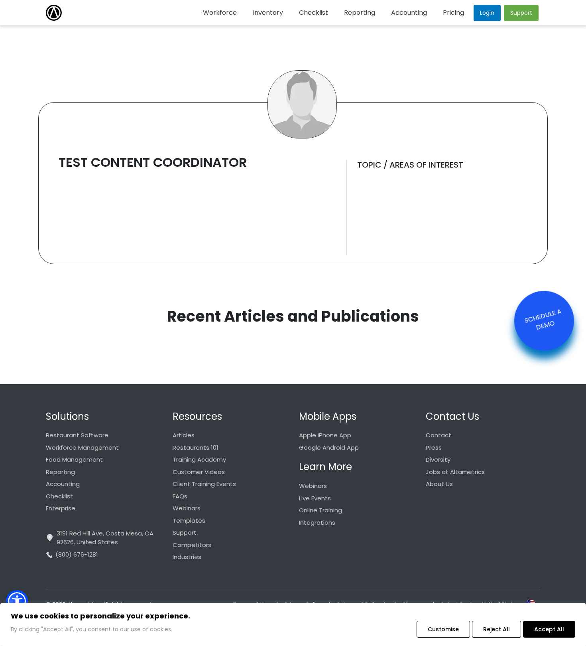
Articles (184, 435)
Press (434, 447)
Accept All (549, 629)
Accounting (63, 484)
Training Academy (199, 459)
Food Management (74, 459)
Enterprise (60, 508)
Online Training (320, 510)
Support (185, 532)
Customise (443, 629)
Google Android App (329, 447)
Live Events (315, 498)
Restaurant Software (77, 435)
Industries (187, 557)
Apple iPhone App (325, 435)
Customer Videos (199, 472)
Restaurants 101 (195, 447)
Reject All (496, 629)
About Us (439, 484)
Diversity (438, 459)
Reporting (60, 472)
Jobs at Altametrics (455, 472)
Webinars (187, 508)
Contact (438, 435)
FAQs (180, 496)
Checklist (59, 496)
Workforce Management (82, 447)
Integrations (317, 522)
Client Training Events (204, 484)
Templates (189, 520)
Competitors (192, 545)
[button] (17, 601)
